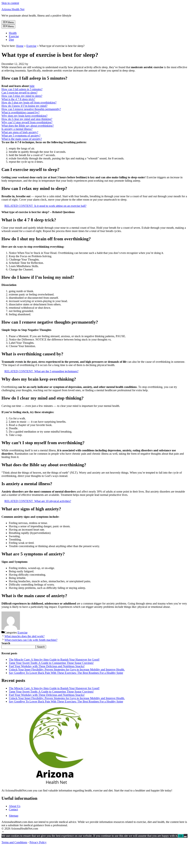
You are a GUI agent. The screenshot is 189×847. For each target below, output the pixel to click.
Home (19, 45)
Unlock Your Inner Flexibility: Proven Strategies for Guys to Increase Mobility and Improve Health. (67, 669)
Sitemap (13, 815)
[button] (2, 832)
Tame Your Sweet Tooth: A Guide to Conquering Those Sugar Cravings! (51, 662)
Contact (13, 809)
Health (13, 33)
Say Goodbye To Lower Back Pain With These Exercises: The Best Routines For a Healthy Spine (66, 672)
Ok (180, 835)
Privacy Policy (38, 842)
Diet (11, 39)
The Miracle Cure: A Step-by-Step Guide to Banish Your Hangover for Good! (54, 659)
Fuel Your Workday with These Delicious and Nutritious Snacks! (47, 666)
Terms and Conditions (14, 842)
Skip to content (10, 3)
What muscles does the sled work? (24, 636)
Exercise (14, 36)
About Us (14, 806)
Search (41, 646)
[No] (185, 836)
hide (32, 86)
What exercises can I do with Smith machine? (30, 639)
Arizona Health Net (12, 9)
